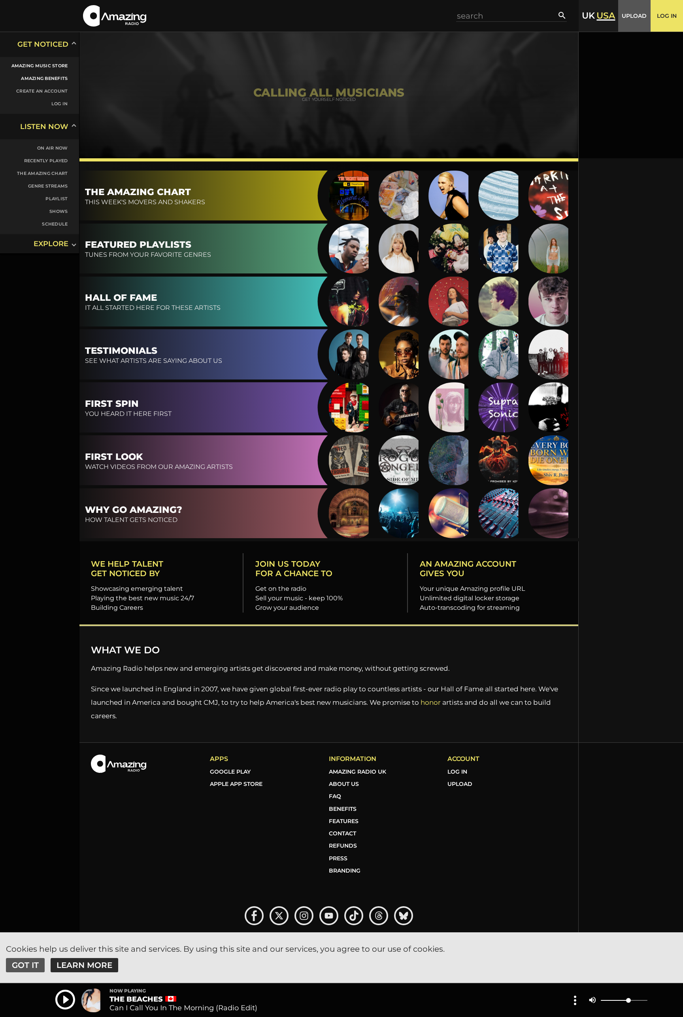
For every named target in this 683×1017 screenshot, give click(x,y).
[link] (34, 65)
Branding (344, 870)
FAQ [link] (335, 796)
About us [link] (344, 783)
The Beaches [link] (136, 999)
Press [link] (338, 858)
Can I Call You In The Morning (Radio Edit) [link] (183, 1008)
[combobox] (507, 15)
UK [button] (588, 15)
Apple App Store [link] (236, 783)
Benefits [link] (343, 808)
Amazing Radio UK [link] (357, 771)
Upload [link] (459, 783)
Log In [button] (667, 15)
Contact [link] (342, 833)
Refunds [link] (343, 845)
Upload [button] (634, 15)
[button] (114, 15)
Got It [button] (25, 965)
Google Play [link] (230, 771)
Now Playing (127, 991)
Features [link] (343, 821)
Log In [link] (457, 771)
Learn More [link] (84, 965)
